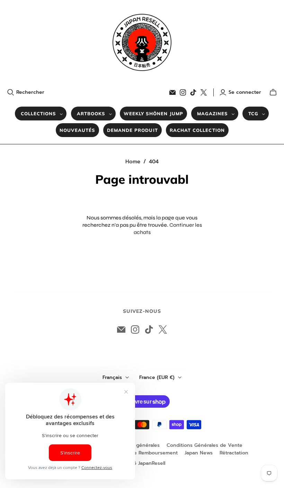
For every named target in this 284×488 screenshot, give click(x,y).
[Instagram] (183, 92)
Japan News (199, 453)
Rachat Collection (197, 130)
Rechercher (30, 92)
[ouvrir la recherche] (10, 92)
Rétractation (234, 453)
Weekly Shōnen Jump (153, 113)
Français (112, 377)
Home (132, 161)
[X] (204, 92)
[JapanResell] (142, 42)
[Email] (172, 92)
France (157, 377)
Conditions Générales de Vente (204, 445)
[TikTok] (193, 92)
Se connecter (245, 92)
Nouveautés (77, 130)
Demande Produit (132, 130)
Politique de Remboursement (143, 453)
